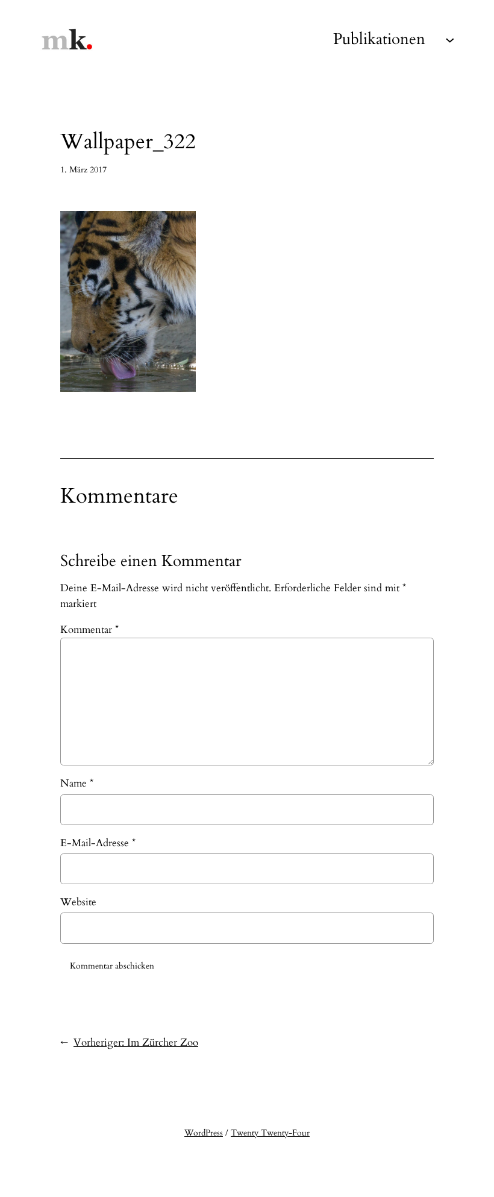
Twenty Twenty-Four (270, 1133)
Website (78, 902)
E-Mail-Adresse (98, 843)
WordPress (203, 1133)
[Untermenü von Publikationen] (450, 39)
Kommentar (89, 629)
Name (76, 783)
